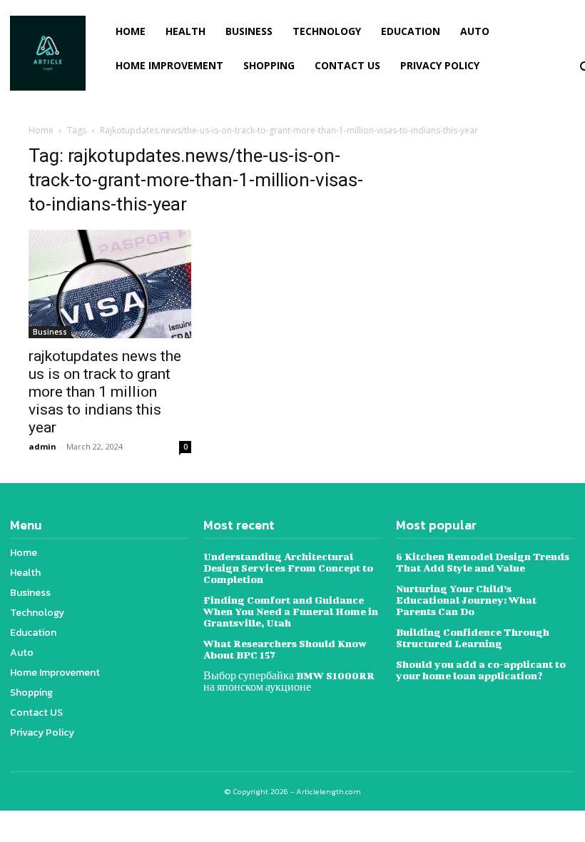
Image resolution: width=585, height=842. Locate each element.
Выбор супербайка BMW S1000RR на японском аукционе (289, 681)
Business (50, 332)
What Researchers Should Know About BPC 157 (285, 649)
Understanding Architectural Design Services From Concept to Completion (288, 567)
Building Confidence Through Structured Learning (472, 637)
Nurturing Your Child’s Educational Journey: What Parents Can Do (466, 599)
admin (42, 446)
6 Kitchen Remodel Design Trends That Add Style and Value (482, 562)
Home (41, 130)
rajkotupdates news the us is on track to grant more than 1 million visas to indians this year (105, 392)
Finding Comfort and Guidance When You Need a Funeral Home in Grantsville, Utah (290, 611)
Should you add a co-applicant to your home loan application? (481, 669)
